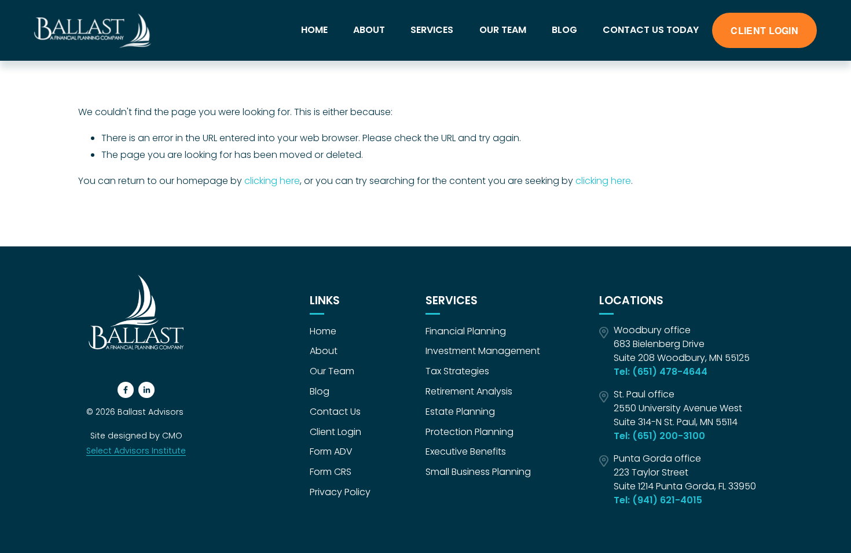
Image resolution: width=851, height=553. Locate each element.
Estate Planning (460, 411)
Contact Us (335, 411)
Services (431, 29)
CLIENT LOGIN (764, 30)
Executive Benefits (466, 451)
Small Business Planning (478, 471)
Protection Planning (469, 431)
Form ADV (331, 451)
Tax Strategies (457, 371)
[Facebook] (126, 390)
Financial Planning (466, 331)
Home (314, 29)
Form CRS (330, 471)
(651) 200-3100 (668, 436)
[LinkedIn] (146, 390)
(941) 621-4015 (667, 500)
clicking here (272, 180)
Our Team (502, 29)
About (369, 29)
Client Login (335, 431)
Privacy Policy (340, 492)
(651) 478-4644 (669, 371)
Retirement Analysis (469, 391)
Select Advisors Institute (136, 450)
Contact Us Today (651, 29)
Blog (564, 29)
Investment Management (483, 350)
